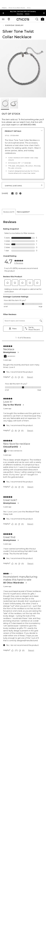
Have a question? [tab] (23, 212)
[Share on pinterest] (20, 193)
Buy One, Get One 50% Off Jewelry (23, 11)
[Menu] (3, 19)
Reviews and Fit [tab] (8, 212)
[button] (42, 18)
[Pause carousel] (43, 13)
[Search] (36, 19)
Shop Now (20, 13)
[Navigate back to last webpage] (3, 25)
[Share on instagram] (16, 193)
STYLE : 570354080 (12, 135)
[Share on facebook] (12, 193)
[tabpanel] (23, 437)
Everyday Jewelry (14, 25)
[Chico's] (23, 19)
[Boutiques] (8, 19)
